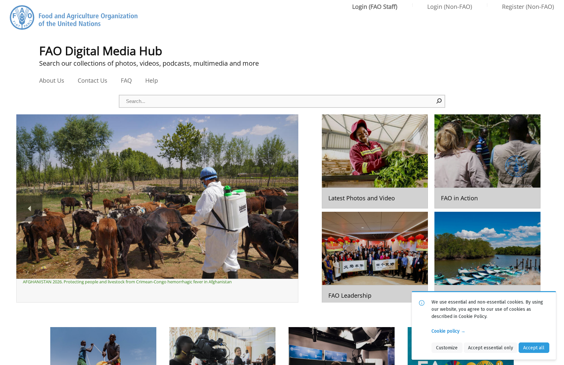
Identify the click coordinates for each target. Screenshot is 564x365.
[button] (439, 101)
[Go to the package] (375, 161)
